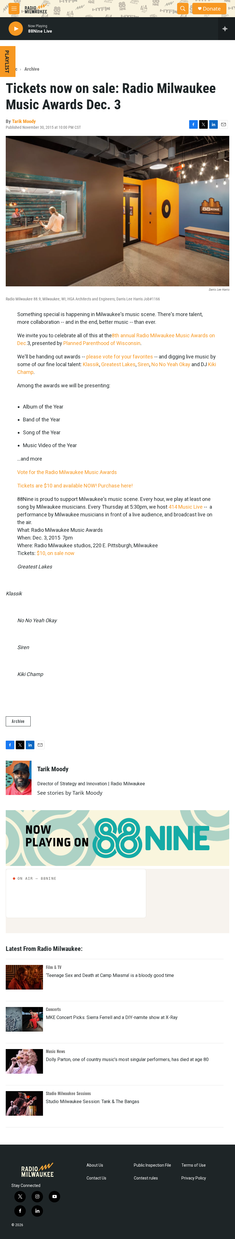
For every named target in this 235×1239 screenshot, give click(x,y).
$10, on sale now (56, 553)
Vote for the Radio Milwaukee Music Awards (67, 472)
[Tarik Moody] (19, 778)
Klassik (91, 364)
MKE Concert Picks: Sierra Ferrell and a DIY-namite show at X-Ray (112, 1017)
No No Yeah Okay (170, 364)
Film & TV (53, 967)
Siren (143, 364)
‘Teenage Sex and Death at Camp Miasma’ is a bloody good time (110, 975)
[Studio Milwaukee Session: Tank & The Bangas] (24, 1103)
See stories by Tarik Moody (69, 792)
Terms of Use (193, 1165)
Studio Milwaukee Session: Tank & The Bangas (92, 1101)
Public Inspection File (152, 1165)
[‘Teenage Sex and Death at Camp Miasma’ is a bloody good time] (24, 977)
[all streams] (226, 28)
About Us (95, 1165)
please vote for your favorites (119, 357)
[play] (15, 28)
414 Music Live (186, 507)
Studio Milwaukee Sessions (68, 1093)
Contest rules (146, 1178)
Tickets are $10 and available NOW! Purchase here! (75, 486)
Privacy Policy (193, 1178)
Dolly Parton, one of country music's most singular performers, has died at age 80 (127, 1059)
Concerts (53, 1009)
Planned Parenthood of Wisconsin (101, 343)
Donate (212, 9)
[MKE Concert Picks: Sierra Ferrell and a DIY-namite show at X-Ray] (24, 1019)
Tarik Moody (24, 121)
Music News (55, 1051)
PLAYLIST (7, 61)
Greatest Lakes (118, 364)
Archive (31, 69)
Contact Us (96, 1178)
